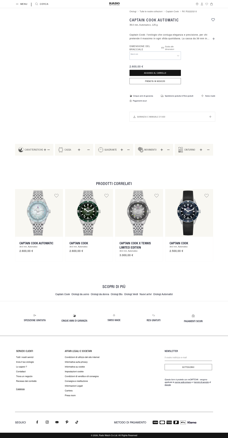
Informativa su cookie (75, 366)
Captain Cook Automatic (36, 243)
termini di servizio (201, 382)
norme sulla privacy (183, 382)
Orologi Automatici (163, 294)
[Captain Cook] (89, 213)
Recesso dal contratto (26, 381)
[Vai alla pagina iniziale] (114, 4)
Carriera (69, 390)
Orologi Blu (117, 294)
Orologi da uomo (80, 294)
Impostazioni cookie (74, 371)
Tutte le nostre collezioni (151, 11)
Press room (70, 395)
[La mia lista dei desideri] (207, 4)
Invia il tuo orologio (25, 361)
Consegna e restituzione (76, 381)
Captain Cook (172, 11)
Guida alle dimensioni (169, 47)
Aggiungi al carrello (155, 73)
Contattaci (21, 371)
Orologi (133, 11)
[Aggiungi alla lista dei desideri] (213, 20)
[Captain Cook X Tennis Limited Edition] (139, 213)
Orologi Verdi (131, 294)
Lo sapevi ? (21, 366)
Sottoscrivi (188, 367)
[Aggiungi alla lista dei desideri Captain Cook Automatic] (56, 195)
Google (168, 384)
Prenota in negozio (155, 81)
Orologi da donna (100, 294)
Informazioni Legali (74, 385)
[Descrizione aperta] (213, 38)
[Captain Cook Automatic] (39, 213)
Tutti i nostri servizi (25, 357)
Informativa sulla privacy (76, 361)
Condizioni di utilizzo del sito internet (82, 357)
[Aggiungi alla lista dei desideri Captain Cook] (106, 195)
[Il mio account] (202, 4)
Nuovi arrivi (146, 294)
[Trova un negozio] (197, 4)
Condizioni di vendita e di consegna (82, 376)
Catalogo (20, 388)
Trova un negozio (24, 376)
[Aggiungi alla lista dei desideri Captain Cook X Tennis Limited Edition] (156, 195)
